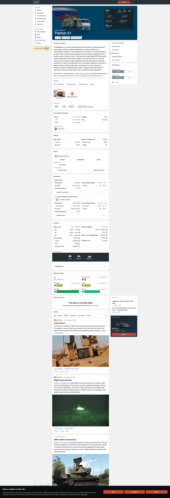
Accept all (135, 492)
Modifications (59, 266)
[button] (35, 485)
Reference (118, 77)
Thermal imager (62, 170)
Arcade (130, 71)
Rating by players (71, 84)
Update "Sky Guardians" (82, 73)
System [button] (47, 485)
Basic (129, 77)
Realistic (118, 71)
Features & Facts (83, 84)
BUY (123, 334)
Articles (92, 84)
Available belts (60, 215)
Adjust (156, 492)
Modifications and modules (72, 368)
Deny (113, 492)
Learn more (84, 494)
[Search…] (132, 2)
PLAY (124, 2)
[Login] (136, 2)
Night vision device (98, 170)
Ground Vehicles (69, 428)
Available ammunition (62, 192)
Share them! (95, 305)
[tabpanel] (81, 199)
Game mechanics (58, 368)
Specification (60, 84)
